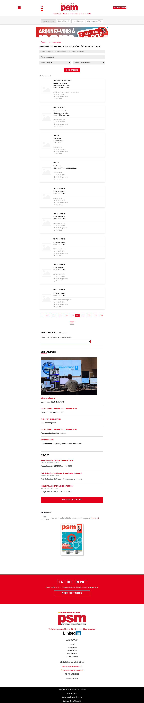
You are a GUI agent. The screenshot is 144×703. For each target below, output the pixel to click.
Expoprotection (47, 440)
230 (101, 315)
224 (66, 315)
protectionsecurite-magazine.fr (72, 666)
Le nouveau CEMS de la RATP (52, 402)
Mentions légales (72, 693)
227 (82, 315)
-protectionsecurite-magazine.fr (72, 670)
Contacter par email (62, 96)
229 (95, 315)
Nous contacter (72, 593)
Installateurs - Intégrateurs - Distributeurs (59, 408)
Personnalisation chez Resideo (53, 433)
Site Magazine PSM (94, 21)
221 (47, 315)
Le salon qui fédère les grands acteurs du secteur (61, 444)
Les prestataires (48, 21)
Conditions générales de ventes (72, 697)
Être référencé (63, 21)
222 (53, 315)
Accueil (43, 42)
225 (72, 315)
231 (72, 323)
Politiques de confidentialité (72, 701)
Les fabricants (78, 21)
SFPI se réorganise (48, 423)
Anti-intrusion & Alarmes (51, 419)
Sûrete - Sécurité (48, 398)
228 (88, 315)
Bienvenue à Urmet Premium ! (53, 412)
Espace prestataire (120, 7)
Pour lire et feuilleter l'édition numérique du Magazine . (75, 518)
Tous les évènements (72, 500)
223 (59, 315)
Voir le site (59, 99)
